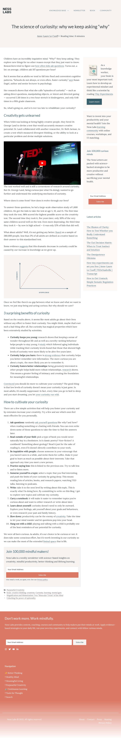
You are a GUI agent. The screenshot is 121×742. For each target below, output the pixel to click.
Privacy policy (42, 580)
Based (58, 232)
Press (99, 719)
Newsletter (79, 10)
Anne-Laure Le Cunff (47, 36)
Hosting (108, 719)
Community (106, 10)
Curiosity (39, 593)
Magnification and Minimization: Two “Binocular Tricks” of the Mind (35, 595)
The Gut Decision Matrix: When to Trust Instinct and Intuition (99, 246)
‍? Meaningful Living (14, 681)
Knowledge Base (57, 10)
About (82, 719)
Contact (91, 719)
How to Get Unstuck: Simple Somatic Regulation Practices (100, 282)
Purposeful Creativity (15, 590)
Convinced (9, 383)
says (71, 80)
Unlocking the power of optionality (21, 598)
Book (92, 10)
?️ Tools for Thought (14, 693)
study (43, 344)
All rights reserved (33, 719)
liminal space (49, 541)
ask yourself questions (46, 422)
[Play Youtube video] (42, 163)
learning (47, 593)
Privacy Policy (105, 723)
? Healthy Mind (12, 677)
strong (48, 355)
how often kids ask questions (49, 66)
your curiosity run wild (47, 394)
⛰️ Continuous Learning (16, 689)
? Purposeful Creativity (15, 685)
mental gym (57, 593)
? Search (9, 697)
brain (9, 593)
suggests (23, 246)
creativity (60, 516)
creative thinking (19, 593)
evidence (56, 355)
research (66, 369)
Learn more (94, 101)
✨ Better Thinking (13, 673)
